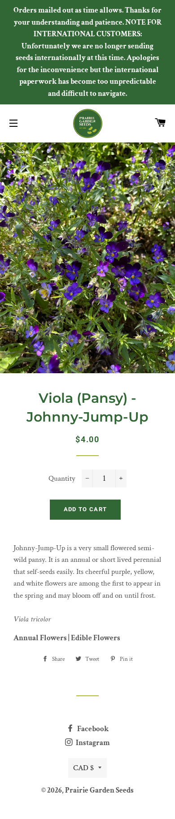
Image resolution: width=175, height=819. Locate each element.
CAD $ (83, 768)
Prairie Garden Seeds (99, 790)
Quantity (61, 478)
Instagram (92, 743)
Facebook (92, 729)
